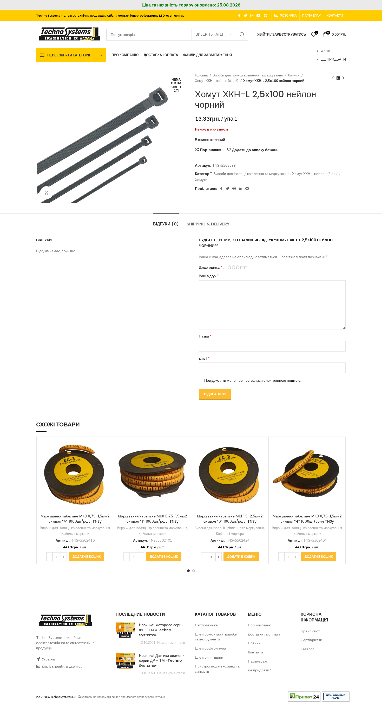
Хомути (294, 75)
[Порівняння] (107, 448)
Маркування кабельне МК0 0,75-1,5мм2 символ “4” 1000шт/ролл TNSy (307, 519)
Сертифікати (311, 640)
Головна (201, 75)
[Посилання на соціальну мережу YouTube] (258, 15)
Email (204, 357)
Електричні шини (209, 657)
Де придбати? (259, 670)
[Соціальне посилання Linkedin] (241, 188)
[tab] (166, 221)
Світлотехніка (206, 625)
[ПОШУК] (242, 35)
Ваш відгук (209, 275)
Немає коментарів (171, 643)
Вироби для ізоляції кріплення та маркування (248, 75)
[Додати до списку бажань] (107, 471)
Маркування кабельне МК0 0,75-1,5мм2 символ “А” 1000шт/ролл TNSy (75, 519)
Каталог (307, 649)
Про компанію (260, 625)
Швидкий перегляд (107, 459)
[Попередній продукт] (332, 78)
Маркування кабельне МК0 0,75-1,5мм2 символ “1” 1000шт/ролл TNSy (152, 519)
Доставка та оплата (264, 634)
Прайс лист (310, 631)
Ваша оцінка (210, 267)
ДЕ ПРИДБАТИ (333, 59)
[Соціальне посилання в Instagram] (252, 15)
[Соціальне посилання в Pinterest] (265, 15)
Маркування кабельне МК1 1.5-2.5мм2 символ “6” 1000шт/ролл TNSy (230, 519)
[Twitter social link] (245, 15)
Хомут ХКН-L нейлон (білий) (217, 81)
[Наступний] (343, 78)
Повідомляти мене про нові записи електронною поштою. (252, 380)
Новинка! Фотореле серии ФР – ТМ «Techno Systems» (161, 630)
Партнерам (257, 661)
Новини (254, 643)
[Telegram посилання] (247, 188)
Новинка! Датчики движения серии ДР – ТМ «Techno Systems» (163, 660)
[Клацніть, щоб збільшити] (46, 192)
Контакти (255, 652)
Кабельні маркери (75, 533)
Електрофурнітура (210, 648)
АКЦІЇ (325, 51)
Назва (205, 335)
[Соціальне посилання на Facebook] (239, 15)
